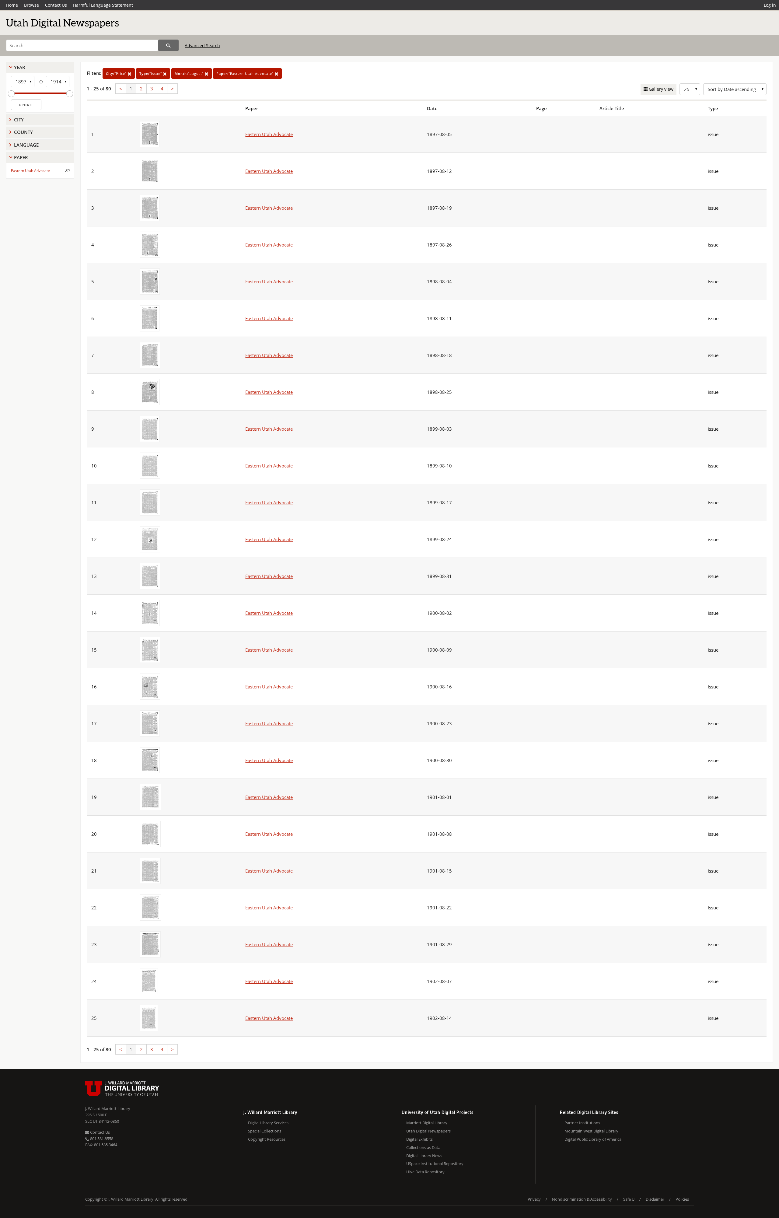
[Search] (168, 45)
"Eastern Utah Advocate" (245, 73)
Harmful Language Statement (103, 5)
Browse (31, 5)
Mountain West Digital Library (591, 1131)
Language (26, 145)
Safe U (628, 1199)
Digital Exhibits (419, 1139)
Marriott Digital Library (426, 1122)
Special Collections (264, 1131)
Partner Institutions (582, 1122)
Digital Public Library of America (592, 1139)
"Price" (117, 73)
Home (12, 5)
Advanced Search (202, 45)
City (19, 120)
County (23, 132)
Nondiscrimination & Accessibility (582, 1199)
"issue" (151, 73)
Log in (770, 5)
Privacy (534, 1199)
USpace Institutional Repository (434, 1163)
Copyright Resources (266, 1139)
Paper (21, 157)
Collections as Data (423, 1147)
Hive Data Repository (425, 1171)
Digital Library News (424, 1155)
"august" (190, 73)
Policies (682, 1199)
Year (19, 67)
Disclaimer (655, 1199)
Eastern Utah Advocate (30, 170)
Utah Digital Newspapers (428, 1131)
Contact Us (56, 5)
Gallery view (660, 89)
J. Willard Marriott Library (107, 1108)
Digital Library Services (268, 1122)
